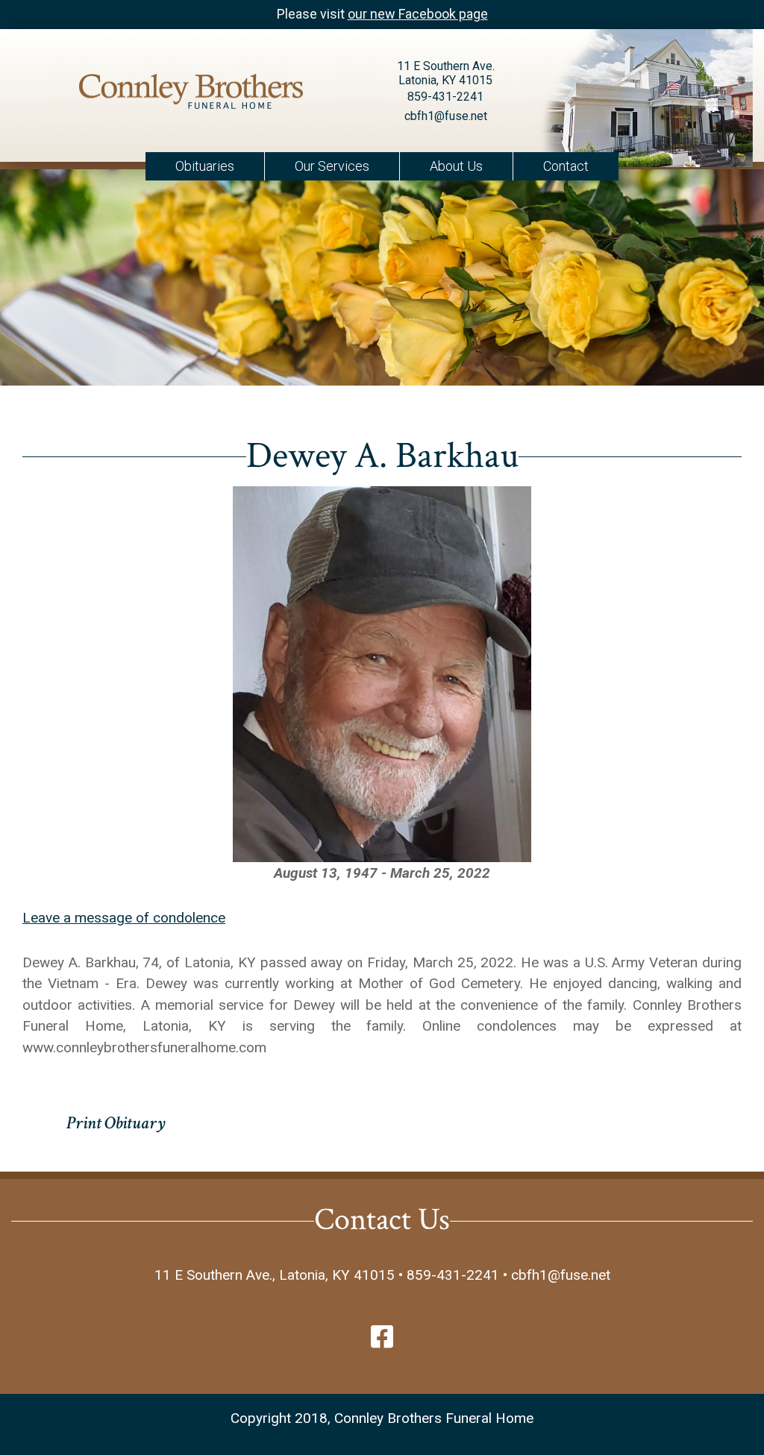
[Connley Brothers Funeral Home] (191, 94)
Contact (566, 166)
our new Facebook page (418, 14)
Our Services (332, 166)
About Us (456, 166)
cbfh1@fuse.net (445, 116)
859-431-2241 (445, 96)
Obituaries (204, 166)
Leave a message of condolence (123, 917)
